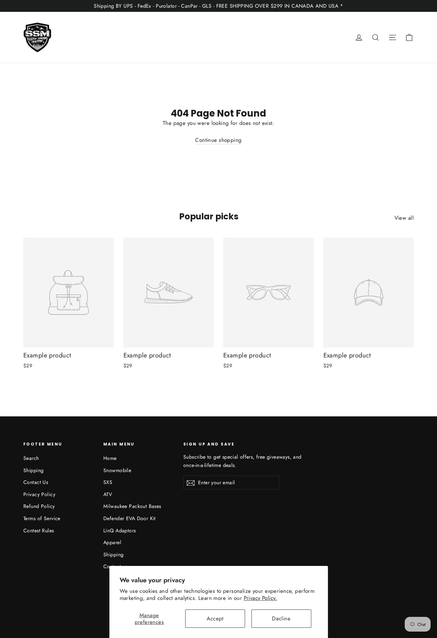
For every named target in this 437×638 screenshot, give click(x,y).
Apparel (112, 542)
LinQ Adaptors (119, 530)
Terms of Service (41, 518)
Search (31, 458)
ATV (107, 494)
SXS (107, 482)
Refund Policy (39, 506)
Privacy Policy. (260, 598)
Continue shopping (218, 140)
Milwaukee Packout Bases (132, 506)
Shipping (33, 470)
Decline (281, 618)
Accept (215, 618)
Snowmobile (117, 470)
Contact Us (35, 482)
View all (404, 218)
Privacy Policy (39, 494)
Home (110, 458)
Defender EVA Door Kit (129, 518)
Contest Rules (38, 530)
